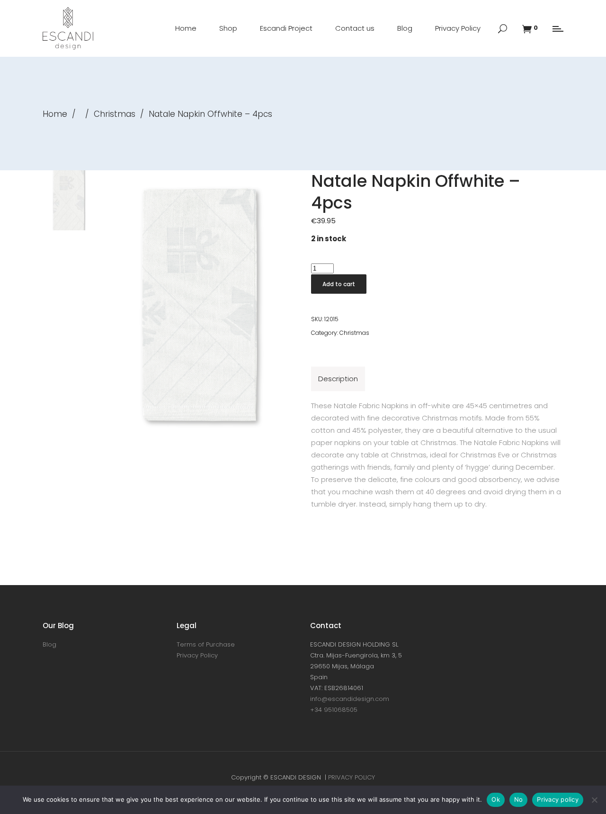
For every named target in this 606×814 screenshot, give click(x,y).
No (518, 799)
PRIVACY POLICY (351, 777)
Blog (49, 644)
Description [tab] (338, 379)
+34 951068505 (333, 709)
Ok (495, 799)
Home (55, 114)
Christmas (114, 114)
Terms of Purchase (206, 644)
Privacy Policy (197, 655)
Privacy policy (558, 799)
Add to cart (338, 284)
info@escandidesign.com (349, 698)
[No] (594, 800)
